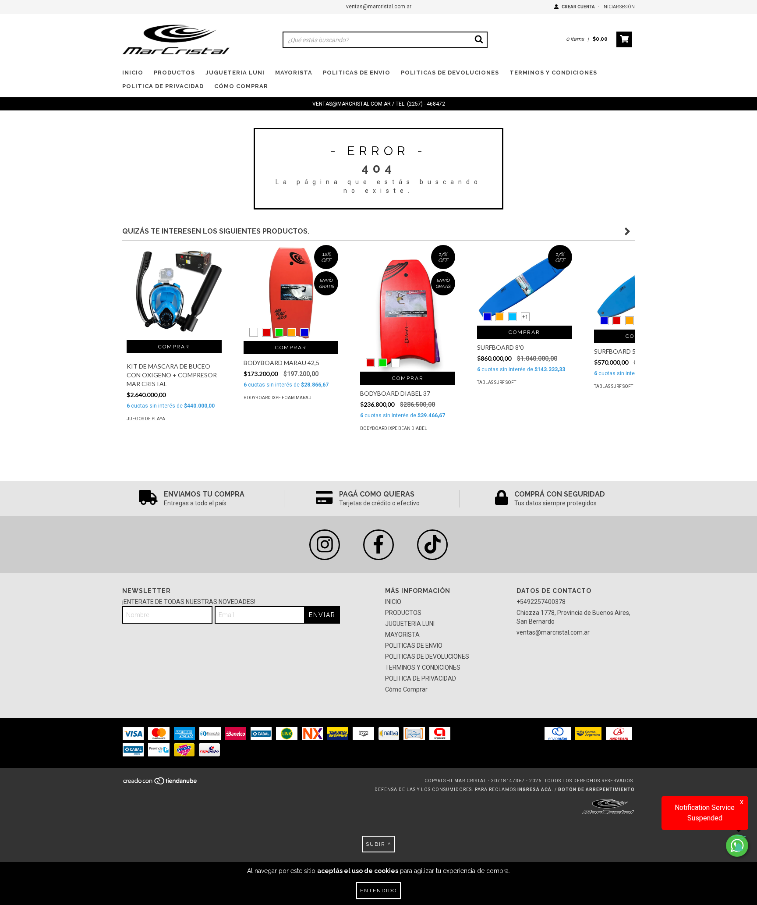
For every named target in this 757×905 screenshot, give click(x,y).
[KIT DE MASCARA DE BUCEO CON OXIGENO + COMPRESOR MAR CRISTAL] (174, 292)
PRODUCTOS (174, 72)
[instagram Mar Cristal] (324, 544)
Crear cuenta (578, 6)
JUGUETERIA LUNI (235, 72)
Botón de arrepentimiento (596, 789)
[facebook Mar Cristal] (378, 544)
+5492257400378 (541, 601)
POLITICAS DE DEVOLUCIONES (450, 72)
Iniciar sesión (618, 6)
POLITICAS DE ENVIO (356, 72)
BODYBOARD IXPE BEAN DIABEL (393, 428)
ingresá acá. (535, 789)
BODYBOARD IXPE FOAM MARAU (277, 397)
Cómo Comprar (241, 86)
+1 (525, 317)
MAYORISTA (293, 72)
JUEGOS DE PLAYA (146, 418)
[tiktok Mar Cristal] (432, 544)
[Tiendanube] (160, 783)
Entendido (378, 890)
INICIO (132, 72)
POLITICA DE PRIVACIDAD (163, 86)
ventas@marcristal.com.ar (378, 7)
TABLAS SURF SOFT (496, 382)
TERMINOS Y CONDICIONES (553, 72)
